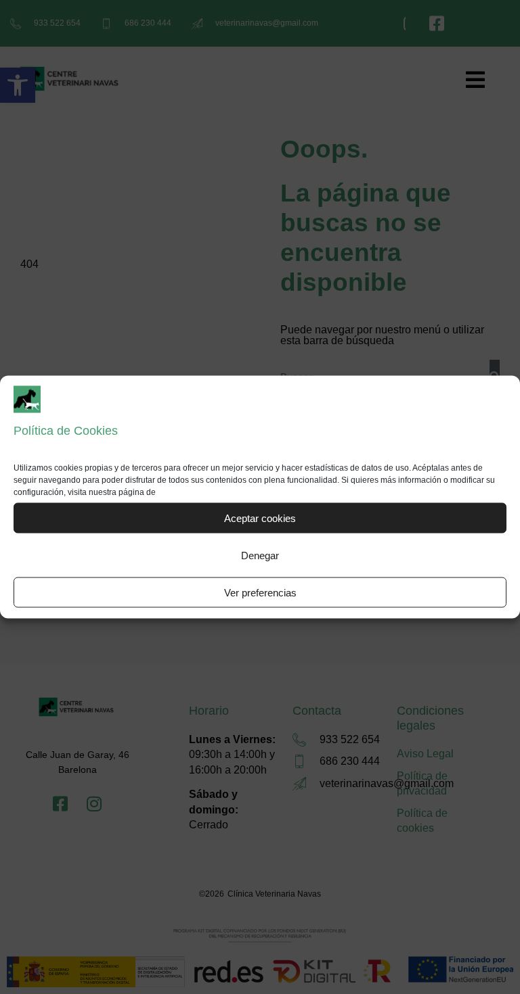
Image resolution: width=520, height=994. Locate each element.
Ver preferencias (260, 592)
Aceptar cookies (260, 517)
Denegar (260, 555)
